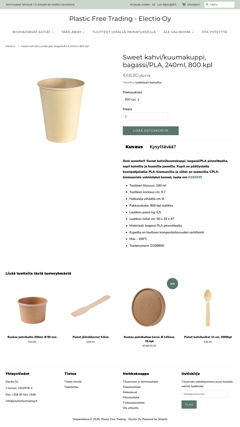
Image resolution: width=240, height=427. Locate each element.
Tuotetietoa (71, 387)
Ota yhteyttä (214, 32)
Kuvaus (134, 146)
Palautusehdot (132, 387)
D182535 (195, 177)
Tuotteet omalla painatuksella (124, 32)
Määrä (127, 109)
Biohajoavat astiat (32, 32)
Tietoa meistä (73, 382)
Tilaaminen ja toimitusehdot (140, 382)
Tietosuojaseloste (134, 403)
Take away (72, 32)
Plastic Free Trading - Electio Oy (120, 18)
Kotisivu (10, 46)
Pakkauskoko (132, 92)
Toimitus (129, 82)
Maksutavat (130, 392)
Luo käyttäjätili (167, 4)
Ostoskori (193, 4)
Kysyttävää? (163, 146)
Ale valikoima (178, 32)
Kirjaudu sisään (140, 4)
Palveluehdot (131, 397)
